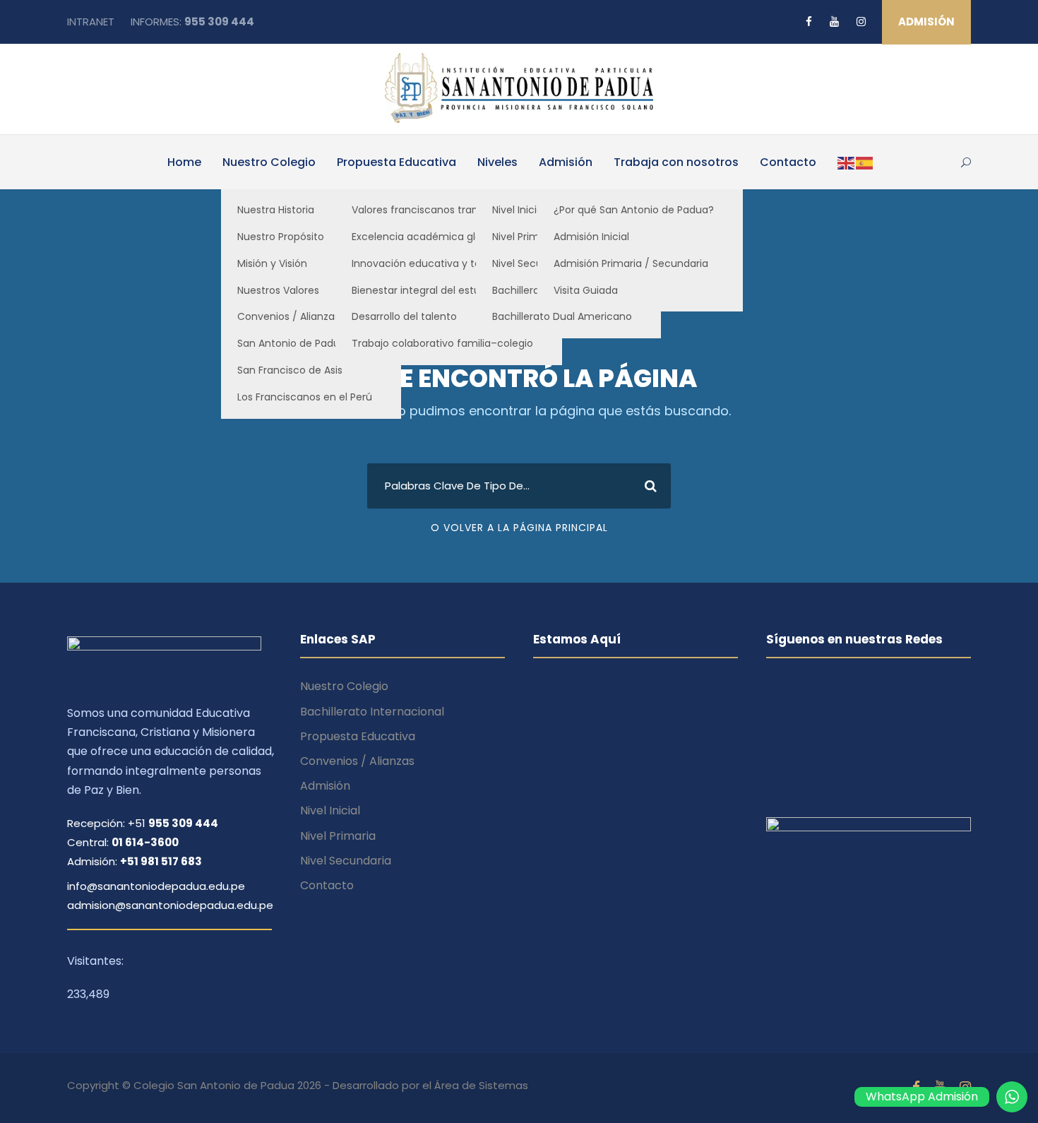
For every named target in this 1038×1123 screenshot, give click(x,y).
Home (184, 162)
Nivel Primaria (338, 836)
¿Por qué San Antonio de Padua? (634, 210)
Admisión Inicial (591, 237)
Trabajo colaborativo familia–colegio (442, 343)
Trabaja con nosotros (676, 162)
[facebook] (809, 21)
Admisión (565, 162)
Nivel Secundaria (345, 860)
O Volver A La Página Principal (519, 528)
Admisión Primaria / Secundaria (631, 263)
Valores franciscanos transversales (437, 210)
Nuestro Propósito (280, 237)
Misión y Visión (272, 263)
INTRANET (90, 21)
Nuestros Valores (278, 290)
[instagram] (861, 21)
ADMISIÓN (926, 21)
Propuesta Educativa (396, 162)
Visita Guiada (586, 290)
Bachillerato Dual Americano (562, 316)
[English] (846, 162)
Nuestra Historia (275, 210)
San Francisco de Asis (289, 370)
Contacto (788, 162)
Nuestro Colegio (269, 162)
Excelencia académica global (424, 237)
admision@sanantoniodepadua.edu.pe (170, 905)
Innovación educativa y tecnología (438, 263)
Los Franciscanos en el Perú (304, 397)
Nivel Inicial (330, 810)
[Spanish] (865, 162)
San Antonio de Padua (291, 343)
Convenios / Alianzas (288, 316)
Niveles (497, 162)
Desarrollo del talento (404, 316)
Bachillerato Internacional (372, 711)
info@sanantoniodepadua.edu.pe (156, 886)
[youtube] (834, 21)
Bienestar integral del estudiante (432, 290)
